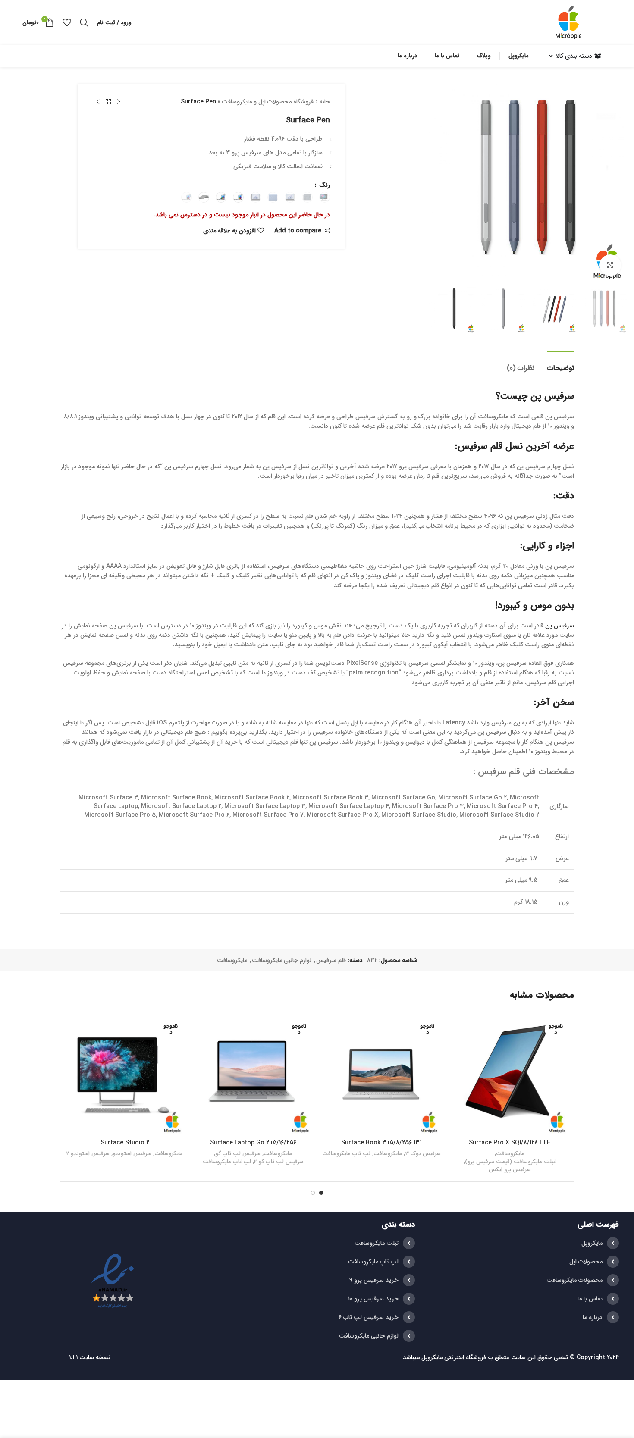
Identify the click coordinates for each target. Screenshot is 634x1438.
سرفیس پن (559, 625)
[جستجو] (84, 22)
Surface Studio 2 (124, 1142)
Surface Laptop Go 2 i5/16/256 (253, 1142)
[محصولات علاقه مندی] (66, 22)
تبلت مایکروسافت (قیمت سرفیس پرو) (510, 1162)
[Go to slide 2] (313, 1193)
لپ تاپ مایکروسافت (346, 1154)
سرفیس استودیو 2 (88, 1154)
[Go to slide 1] (321, 1193)
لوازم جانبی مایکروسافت (281, 960)
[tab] (560, 364)
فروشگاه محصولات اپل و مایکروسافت (268, 102)
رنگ (323, 185)
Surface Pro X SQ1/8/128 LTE (509, 1142)
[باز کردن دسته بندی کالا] (551, 56)
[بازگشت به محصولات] (108, 102)
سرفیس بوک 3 (423, 1154)
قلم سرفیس (331, 960)
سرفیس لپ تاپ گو (238, 1154)
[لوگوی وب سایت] (568, 22)
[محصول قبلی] (118, 102)
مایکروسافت (232, 960)
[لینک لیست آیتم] (521, 1243)
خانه (324, 102)
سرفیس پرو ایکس (510, 1170)
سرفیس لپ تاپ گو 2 (279, 1162)
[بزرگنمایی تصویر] (610, 265)
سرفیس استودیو (132, 1154)
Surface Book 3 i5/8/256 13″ (381, 1142)
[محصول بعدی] (98, 102)
